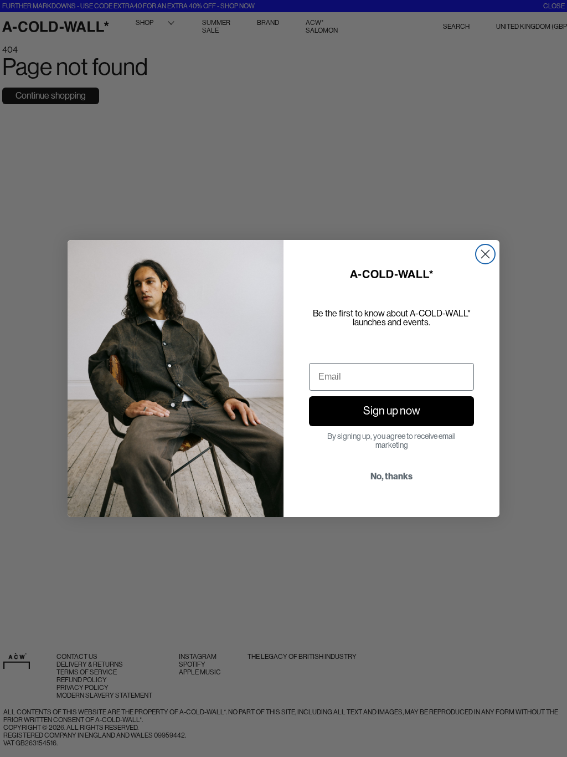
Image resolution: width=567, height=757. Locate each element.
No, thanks (391, 476)
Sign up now (391, 411)
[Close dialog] (485, 254)
